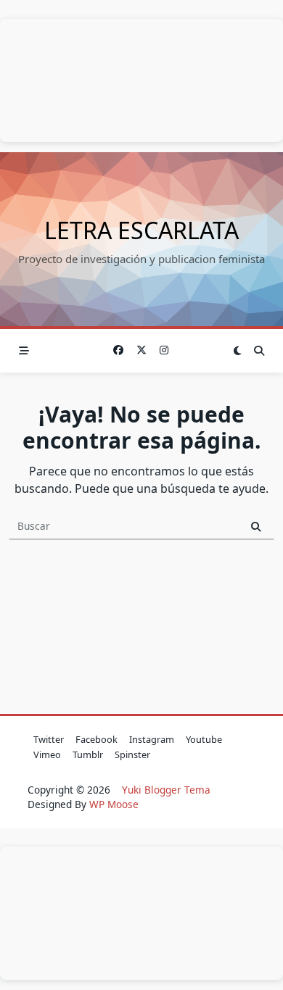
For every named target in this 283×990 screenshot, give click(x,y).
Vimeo (47, 754)
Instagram (151, 739)
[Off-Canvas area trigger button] (23, 350)
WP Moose (114, 804)
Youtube (204, 739)
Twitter (48, 739)
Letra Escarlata (141, 230)
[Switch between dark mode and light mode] (238, 350)
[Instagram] (164, 350)
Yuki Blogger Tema (166, 789)
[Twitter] (141, 350)
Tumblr (88, 754)
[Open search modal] (259, 350)
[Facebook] (119, 350)
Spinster (132, 754)
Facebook (96, 739)
